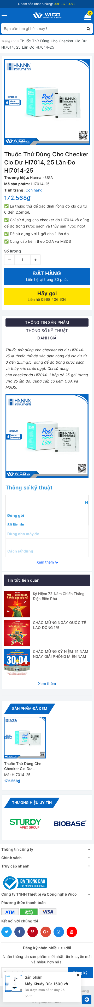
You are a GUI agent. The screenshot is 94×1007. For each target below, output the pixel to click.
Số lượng (12, 251)
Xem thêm (47, 683)
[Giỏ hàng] (86, 18)
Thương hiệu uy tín (32, 802)
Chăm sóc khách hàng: (46, 4)
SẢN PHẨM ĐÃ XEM (29, 708)
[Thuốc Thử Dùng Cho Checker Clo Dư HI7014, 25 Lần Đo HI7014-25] (25, 737)
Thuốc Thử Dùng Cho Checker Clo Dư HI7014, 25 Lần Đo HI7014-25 (23, 766)
